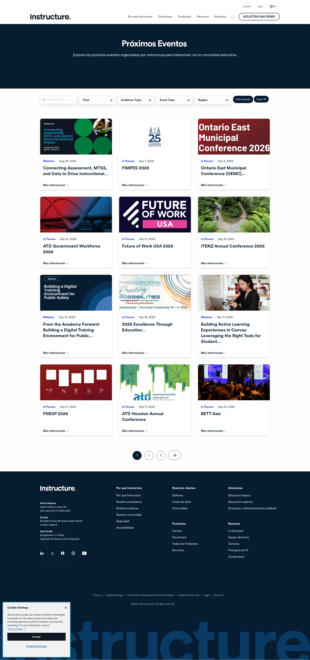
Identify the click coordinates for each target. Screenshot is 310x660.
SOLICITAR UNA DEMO (259, 16)
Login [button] (260, 6)
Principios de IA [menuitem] (238, 550)
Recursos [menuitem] (203, 16)
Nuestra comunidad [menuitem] (128, 514)
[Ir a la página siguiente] (174, 455)
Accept (36, 636)
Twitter (52, 553)
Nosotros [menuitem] (220, 16)
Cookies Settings (36, 646)
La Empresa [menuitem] (235, 531)
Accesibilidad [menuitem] (124, 527)
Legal (206, 595)
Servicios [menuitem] (178, 550)
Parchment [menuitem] (179, 537)
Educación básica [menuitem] (239, 495)
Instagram (73, 553)
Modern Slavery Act (189, 595)
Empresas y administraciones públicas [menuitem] (252, 508)
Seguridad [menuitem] (122, 521)
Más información (54, 185)
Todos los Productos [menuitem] (185, 543)
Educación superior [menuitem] (240, 502)
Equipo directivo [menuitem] (238, 537)
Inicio (58, 488)
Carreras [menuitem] (233, 543)
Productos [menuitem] (184, 16)
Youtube (84, 553)
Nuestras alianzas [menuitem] (127, 508)
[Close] (66, 608)
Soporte (247, 6)
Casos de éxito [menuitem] (181, 502)
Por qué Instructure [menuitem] (140, 16)
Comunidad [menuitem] (179, 508)
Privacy (97, 595)
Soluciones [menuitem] (165, 16)
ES (275, 6)
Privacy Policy (15, 628)
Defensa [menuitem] (177, 495)
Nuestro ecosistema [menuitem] (129, 502)
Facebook (62, 553)
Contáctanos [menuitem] (236, 556)
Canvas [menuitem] (177, 531)
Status (219, 596)
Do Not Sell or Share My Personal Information (150, 595)
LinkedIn (42, 553)
